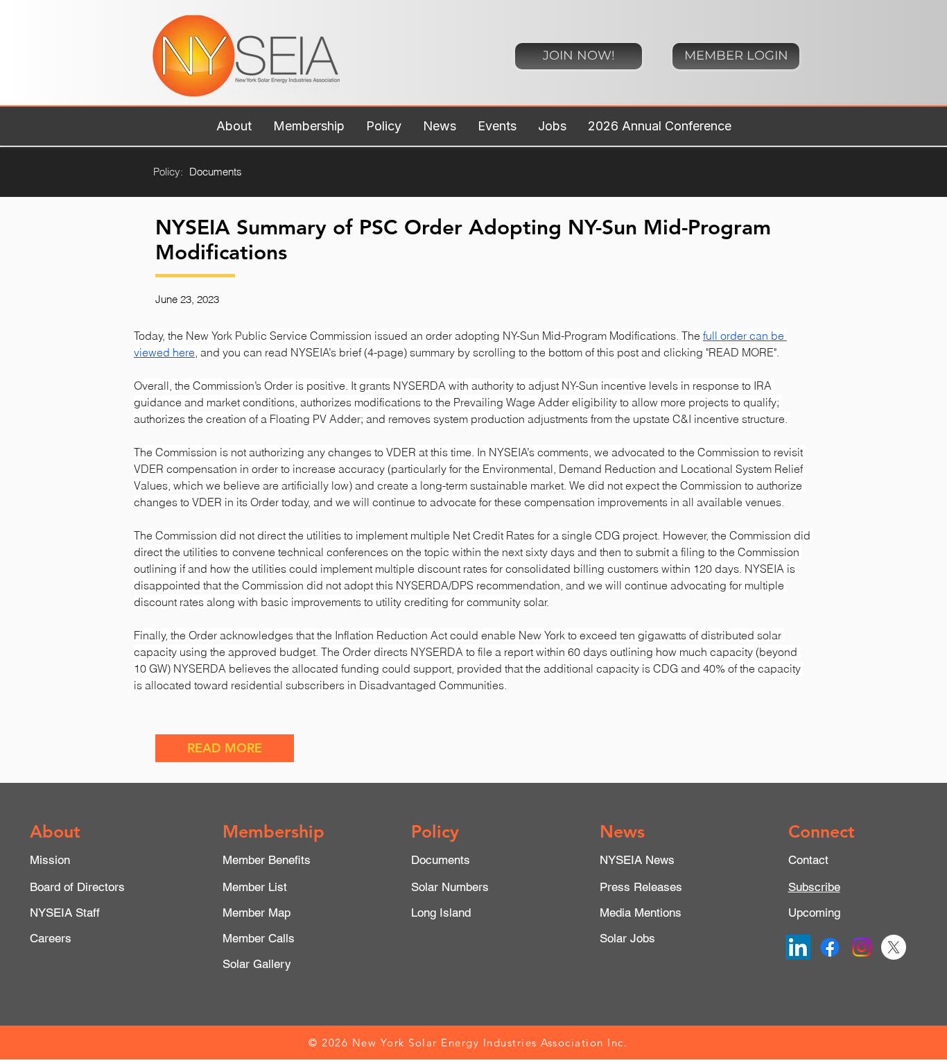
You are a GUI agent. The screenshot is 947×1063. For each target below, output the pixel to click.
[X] (893, 947)
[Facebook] (829, 947)
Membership (273, 831)
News (622, 831)
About (55, 831)
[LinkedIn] (797, 947)
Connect (821, 831)
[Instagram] (861, 947)
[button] (233, 126)
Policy (435, 831)
